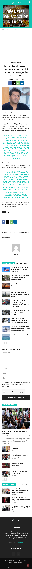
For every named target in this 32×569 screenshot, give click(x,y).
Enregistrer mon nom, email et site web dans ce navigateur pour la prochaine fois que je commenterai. (16, 384)
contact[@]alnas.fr (21, 542)
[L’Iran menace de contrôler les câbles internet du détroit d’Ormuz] (6, 278)
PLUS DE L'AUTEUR (21, 263)
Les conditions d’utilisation (15, 562)
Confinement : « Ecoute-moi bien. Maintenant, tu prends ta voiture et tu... (21, 507)
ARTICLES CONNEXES (8, 263)
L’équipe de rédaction (22, 560)
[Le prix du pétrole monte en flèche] (6, 286)
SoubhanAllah (25, 212)
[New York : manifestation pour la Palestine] (16, 418)
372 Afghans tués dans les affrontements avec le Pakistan (20, 312)
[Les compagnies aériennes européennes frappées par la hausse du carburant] (6, 329)
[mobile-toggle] (3, 2)
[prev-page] (3, 343)
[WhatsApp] (18, 83)
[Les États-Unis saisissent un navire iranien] (6, 337)
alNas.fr (12, 567)
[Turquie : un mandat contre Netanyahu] (6, 449)
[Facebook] (10, 83)
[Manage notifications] (28, 565)
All (22, 484)
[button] (29, 2)
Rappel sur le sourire (24, 232)
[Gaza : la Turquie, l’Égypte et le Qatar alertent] (6, 474)
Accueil (3, 29)
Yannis (3, 435)
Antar (11, 79)
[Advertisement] (16, 46)
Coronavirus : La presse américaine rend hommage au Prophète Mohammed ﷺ (20, 490)
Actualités (9, 29)
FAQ (5, 560)
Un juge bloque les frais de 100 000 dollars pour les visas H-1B (20, 269)
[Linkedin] (22, 83)
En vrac (15, 29)
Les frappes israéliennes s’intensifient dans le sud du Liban (20, 294)
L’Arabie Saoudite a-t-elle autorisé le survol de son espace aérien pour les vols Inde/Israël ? (9, 234)
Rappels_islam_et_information (13, 212)
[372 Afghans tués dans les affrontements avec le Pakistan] (6, 312)
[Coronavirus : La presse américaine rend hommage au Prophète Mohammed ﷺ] (6, 491)
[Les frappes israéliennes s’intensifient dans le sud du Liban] (6, 294)
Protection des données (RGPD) (16, 564)
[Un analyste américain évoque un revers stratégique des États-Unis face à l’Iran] (6, 302)
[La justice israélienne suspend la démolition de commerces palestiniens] (6, 320)
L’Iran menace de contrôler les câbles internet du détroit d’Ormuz (20, 277)
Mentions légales (11, 560)
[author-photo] (16, 252)
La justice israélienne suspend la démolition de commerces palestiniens (19, 320)
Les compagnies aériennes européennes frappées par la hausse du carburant (20, 328)
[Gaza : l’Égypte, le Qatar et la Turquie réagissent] (6, 457)
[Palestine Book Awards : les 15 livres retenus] (6, 465)
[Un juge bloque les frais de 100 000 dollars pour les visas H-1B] (6, 269)
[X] (14, 83)
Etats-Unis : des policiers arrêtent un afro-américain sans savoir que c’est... (21, 499)
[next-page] (5, 343)
